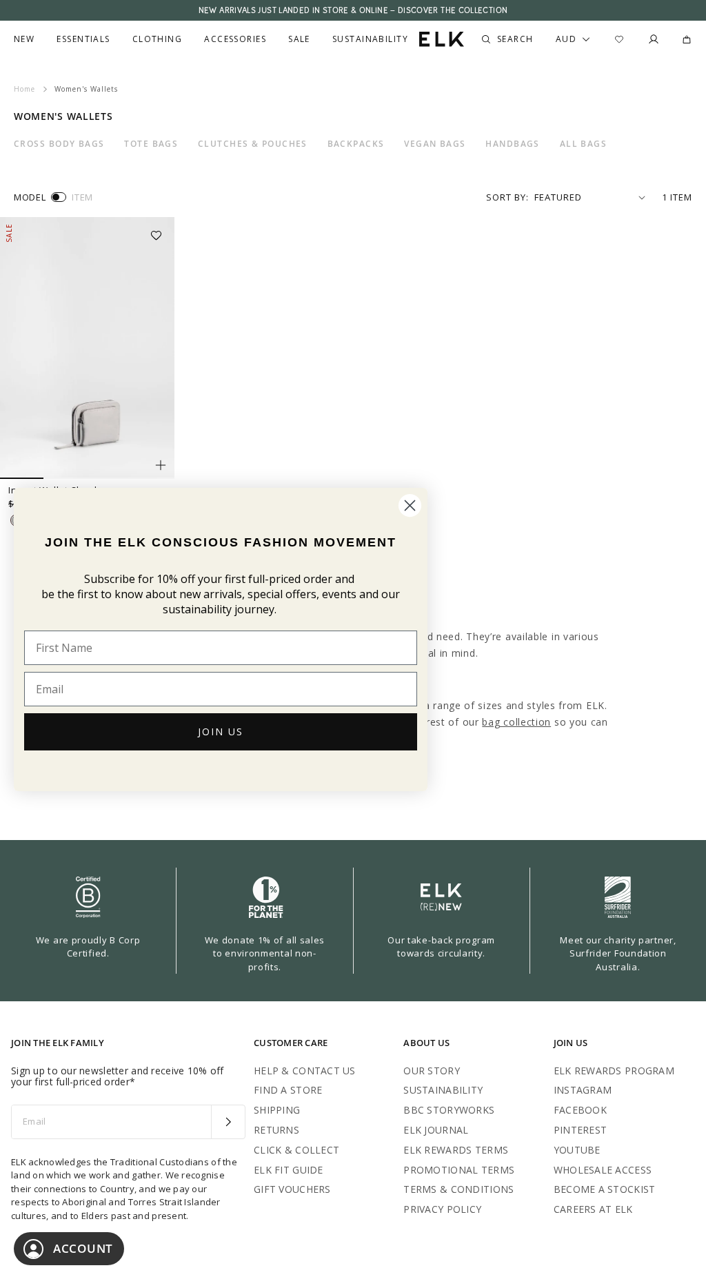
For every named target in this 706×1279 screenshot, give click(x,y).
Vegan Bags (434, 144)
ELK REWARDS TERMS (455, 1149)
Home (24, 89)
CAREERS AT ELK (593, 1209)
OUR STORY (431, 1070)
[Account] (653, 39)
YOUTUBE (577, 1149)
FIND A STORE (288, 1089)
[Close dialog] (410, 505)
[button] (160, 231)
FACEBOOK (580, 1109)
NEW (24, 39)
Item (82, 197)
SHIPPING (277, 1109)
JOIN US (220, 731)
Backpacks (356, 144)
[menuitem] (24, 39)
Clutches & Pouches (252, 144)
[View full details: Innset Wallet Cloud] (87, 348)
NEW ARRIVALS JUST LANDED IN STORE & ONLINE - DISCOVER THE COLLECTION (353, 10)
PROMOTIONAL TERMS (458, 1169)
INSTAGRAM (583, 1089)
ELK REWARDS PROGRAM (614, 1070)
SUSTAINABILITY (443, 1089)
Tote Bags (151, 144)
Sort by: (507, 197)
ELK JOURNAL (435, 1129)
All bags (583, 144)
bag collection (516, 721)
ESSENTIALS (83, 39)
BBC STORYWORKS (448, 1109)
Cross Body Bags (59, 144)
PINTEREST (580, 1129)
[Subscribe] (228, 1121)
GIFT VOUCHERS (292, 1189)
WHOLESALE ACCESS (603, 1169)
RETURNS (276, 1129)
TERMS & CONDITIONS (458, 1189)
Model (30, 197)
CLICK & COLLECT (296, 1149)
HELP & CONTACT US (305, 1070)
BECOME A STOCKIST (605, 1189)
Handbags (512, 144)
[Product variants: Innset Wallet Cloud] (160, 465)
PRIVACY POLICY (442, 1209)
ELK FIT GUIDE (288, 1169)
